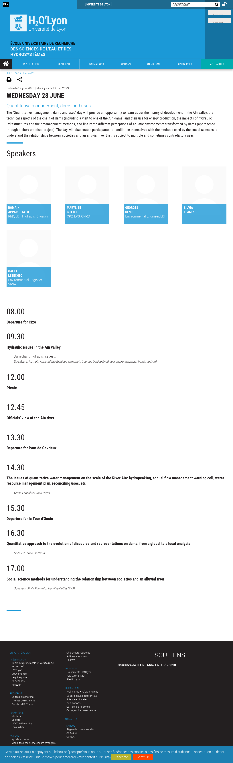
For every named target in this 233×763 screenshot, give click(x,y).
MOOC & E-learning (22, 723)
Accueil (19, 73)
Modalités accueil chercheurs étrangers (33, 743)
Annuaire (71, 733)
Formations (16, 712)
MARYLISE (74, 207)
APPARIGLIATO (18, 212)
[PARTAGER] (21, 80)
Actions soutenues (76, 656)
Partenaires (18, 681)
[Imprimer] (10, 80)
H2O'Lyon (16, 670)
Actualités (71, 719)
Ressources (71, 688)
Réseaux (16, 684)
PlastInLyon (73, 679)
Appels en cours (20, 739)
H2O (9, 73)
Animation (71, 668)
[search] (195, 4)
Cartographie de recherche (81, 710)
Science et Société (76, 699)
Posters (70, 660)
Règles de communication (80, 729)
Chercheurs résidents (78, 652)
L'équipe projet (19, 677)
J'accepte (121, 757)
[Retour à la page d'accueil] (38, 22)
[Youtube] (219, 20)
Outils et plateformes (78, 706)
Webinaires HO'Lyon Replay (82, 691)
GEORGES (131, 207)
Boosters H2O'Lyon (22, 704)
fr (4, 4)
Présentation (18, 659)
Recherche (16, 693)
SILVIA (188, 207)
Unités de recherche (22, 697)
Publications (73, 703)
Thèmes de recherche (23, 700)
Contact (71, 736)
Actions (14, 735)
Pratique (70, 725)
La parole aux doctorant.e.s (81, 695)
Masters (16, 716)
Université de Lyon (97, 4)
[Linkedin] (219, 12)
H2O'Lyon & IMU (75, 675)
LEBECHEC (15, 275)
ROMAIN (13, 207)
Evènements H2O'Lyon (79, 672)
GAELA (12, 271)
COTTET (72, 212)
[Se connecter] (226, 5)
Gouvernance (19, 673)
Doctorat (16, 719)
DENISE (130, 212)
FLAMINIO (191, 212)
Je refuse (143, 757)
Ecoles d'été (18, 727)
